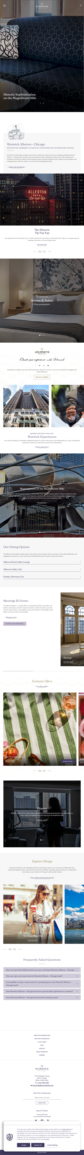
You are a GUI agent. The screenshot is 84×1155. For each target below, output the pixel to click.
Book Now (42, 1152)
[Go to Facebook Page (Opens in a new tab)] (36, 1121)
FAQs (42, 1045)
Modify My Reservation (42, 1035)
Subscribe (42, 1102)
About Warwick (42, 1051)
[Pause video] (43, 103)
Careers (42, 1055)
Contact (42, 1048)
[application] (42, 1136)
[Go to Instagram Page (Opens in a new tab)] (42, 1121)
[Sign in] (80, 6)
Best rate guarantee (42, 1038)
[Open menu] (4, 5)
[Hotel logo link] (42, 1068)
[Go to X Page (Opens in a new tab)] (48, 1121)
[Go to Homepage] (42, 5)
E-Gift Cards (42, 1042)
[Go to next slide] (49, 251)
